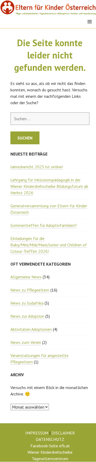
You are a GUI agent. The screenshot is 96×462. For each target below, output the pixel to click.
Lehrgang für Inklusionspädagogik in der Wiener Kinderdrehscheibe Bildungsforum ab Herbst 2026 (49, 186)
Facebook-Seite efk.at (50, 445)
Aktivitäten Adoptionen (31, 329)
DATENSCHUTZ (50, 439)
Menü (89, 21)
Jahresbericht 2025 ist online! (36, 166)
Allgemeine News (26, 276)
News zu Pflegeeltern (29, 290)
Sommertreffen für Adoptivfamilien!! (43, 225)
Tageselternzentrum (50, 458)
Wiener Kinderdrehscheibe (50, 452)
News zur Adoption (27, 316)
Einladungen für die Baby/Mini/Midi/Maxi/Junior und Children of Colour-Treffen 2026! (48, 245)
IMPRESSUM (36, 433)
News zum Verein (25, 342)
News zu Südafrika (26, 303)
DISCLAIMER (63, 433)
